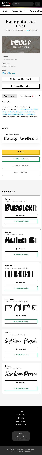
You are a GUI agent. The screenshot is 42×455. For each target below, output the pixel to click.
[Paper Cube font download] (21, 307)
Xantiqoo (8, 366)
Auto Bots (8, 232)
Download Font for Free (22, 86)
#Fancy (4, 73)
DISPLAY (21, 418)
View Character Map (22, 166)
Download (22, 215)
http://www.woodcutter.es (29, 109)
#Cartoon (11, 73)
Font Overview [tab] (9, 96)
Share (21, 152)
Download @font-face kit (22, 79)
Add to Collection (21, 159)
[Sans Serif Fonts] (18, 11)
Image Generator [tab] (26, 96)
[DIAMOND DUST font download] (21, 274)
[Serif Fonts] (5, 11)
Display (27, 30)
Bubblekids (9, 199)
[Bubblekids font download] (21, 207)
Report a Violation (20, 172)
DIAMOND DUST (11, 266)
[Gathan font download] (21, 341)
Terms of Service (21, 439)
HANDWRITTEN (21, 425)
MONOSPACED (21, 421)
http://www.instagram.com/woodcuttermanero (18, 114)
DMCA (21, 433)
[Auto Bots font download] (21, 240)
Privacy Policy (21, 436)
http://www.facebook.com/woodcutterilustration (19, 112)
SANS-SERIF (21, 414)
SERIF (21, 411)
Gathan (7, 333)
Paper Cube (9, 299)
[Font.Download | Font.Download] (6, 4)
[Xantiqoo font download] (21, 374)
